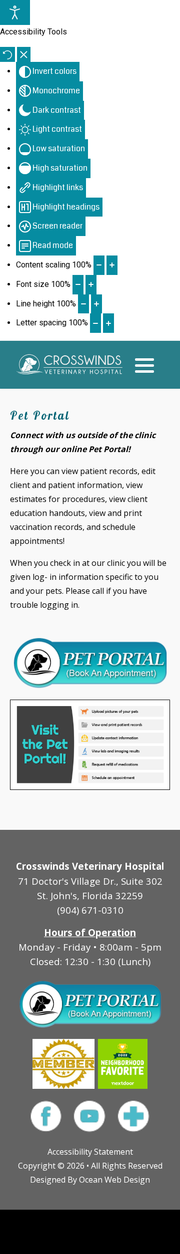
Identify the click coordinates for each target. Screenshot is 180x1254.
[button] (144, 365)
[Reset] (7, 54)
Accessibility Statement (90, 1151)
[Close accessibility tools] (23, 54)
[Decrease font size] (78, 284)
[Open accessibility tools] (15, 12)
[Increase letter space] (108, 323)
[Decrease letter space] (95, 323)
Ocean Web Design (114, 1179)
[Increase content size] (112, 265)
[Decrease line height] (83, 304)
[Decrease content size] (99, 265)
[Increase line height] (96, 304)
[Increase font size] (91, 284)
